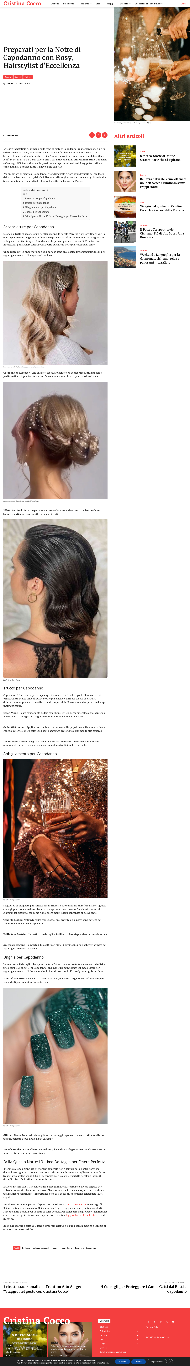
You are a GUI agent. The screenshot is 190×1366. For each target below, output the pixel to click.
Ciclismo (143, 225)
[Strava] (167, 1321)
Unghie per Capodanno (37, 212)
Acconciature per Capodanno (39, 198)
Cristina (9, 83)
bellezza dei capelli (41, 1248)
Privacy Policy (153, 1326)
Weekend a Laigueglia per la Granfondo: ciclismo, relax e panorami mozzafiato (160, 258)
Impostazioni (157, 1361)
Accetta (122, 1361)
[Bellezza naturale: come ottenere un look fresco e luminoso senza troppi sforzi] (125, 181)
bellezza (26, 1248)
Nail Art (28, 77)
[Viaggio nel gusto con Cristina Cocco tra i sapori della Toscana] (125, 207)
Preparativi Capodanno (85, 1248)
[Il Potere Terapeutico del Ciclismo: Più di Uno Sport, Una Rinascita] (125, 232)
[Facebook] (92, 135)
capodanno (67, 1248)
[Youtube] (173, 1321)
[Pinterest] (105, 135)
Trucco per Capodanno (37, 203)
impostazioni (102, 1363)
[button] (184, 4)
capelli (56, 1248)
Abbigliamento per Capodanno (41, 207)
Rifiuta (138, 1361)
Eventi (142, 152)
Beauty (8, 77)
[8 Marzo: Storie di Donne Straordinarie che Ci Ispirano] (125, 156)
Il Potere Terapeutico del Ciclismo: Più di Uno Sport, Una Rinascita (162, 233)
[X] (98, 135)
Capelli (18, 77)
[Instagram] (154, 1321)
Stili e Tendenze (77, 1204)
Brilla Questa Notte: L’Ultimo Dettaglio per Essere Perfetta (56, 216)
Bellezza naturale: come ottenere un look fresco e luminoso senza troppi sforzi (163, 183)
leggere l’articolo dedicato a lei (83, 1215)
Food (142, 202)
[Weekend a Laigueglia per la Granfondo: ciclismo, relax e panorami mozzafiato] (125, 257)
